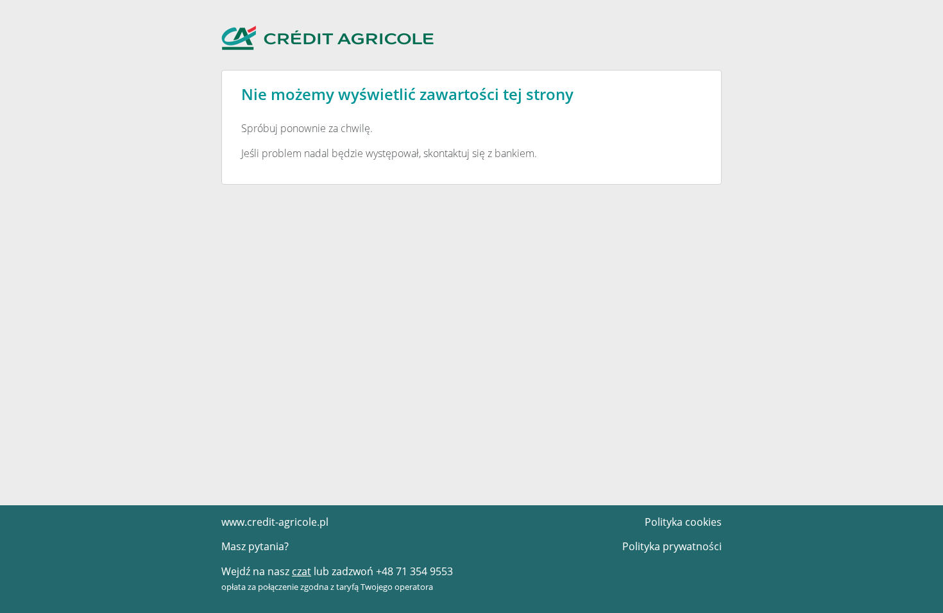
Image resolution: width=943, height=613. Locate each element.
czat (301, 571)
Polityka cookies (683, 522)
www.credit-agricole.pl (274, 522)
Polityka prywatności (672, 546)
